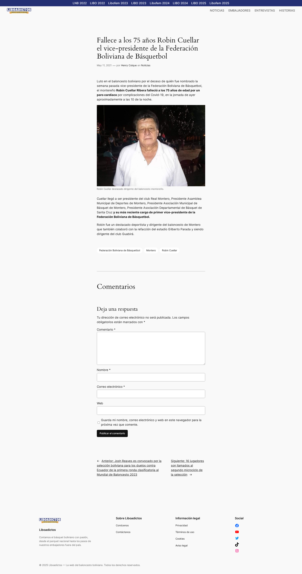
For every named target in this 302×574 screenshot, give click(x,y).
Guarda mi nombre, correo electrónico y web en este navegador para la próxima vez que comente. (151, 422)
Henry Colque (129, 65)
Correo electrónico (111, 386)
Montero (151, 250)
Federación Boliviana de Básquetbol (119, 250)
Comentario (106, 329)
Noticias (145, 65)
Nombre (104, 370)
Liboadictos (47, 530)
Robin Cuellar (169, 250)
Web (100, 403)
